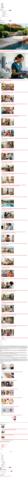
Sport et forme (3, 300)
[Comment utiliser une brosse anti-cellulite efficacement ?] (14, 375)
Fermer (1, 453)
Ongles (3, 463)
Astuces (2, 3)
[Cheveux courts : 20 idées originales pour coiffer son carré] (14, 384)
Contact (2, 445)
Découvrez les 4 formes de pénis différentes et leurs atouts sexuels (10, 406)
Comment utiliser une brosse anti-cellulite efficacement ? (9, 380)
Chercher (10, 10)
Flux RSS (2, 447)
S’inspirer (3, 15)
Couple (2, 4)
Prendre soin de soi (5, 14)
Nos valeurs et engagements (4, 444)
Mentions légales (3, 446)
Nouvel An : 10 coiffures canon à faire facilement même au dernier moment (11, 397)
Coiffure (2, 6)
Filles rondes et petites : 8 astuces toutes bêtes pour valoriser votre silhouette (11, 371)
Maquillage (4, 13)
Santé (2, 5)
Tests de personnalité (5, 16)
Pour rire (2, 465)
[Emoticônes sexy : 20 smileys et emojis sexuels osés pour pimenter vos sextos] (14, 410)
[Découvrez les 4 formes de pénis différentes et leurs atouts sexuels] (14, 401)
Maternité (2, 7)
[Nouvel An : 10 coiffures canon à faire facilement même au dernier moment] (14, 392)
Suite (1, 344)
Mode (2, 102)
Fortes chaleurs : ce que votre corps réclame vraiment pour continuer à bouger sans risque (13, 127)
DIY (1, 8)
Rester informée (4, 11)
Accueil (2, 454)
